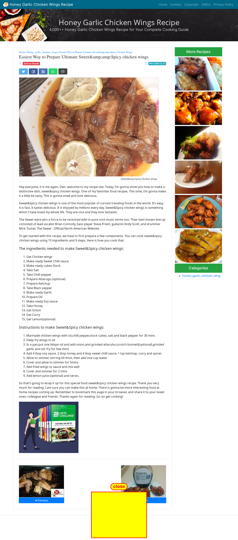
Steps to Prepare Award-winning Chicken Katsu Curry (198, 245)
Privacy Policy (224, 4)
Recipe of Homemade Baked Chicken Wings (197, 176)
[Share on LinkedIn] (43, 71)
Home (163, 4)
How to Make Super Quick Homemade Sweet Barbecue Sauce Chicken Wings (143, 480)
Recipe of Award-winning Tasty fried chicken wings (196, 73)
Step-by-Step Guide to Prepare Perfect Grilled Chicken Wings (41, 480)
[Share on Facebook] (33, 71)
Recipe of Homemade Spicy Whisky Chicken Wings (197, 141)
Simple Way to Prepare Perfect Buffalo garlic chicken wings (198, 210)
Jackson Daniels (31, 63)
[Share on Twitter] (23, 71)
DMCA (206, 4)
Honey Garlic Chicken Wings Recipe (41, 4)
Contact (175, 4)
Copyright (191, 4)
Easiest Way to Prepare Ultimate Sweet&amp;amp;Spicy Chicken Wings (96, 52)
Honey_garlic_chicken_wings (42, 52)
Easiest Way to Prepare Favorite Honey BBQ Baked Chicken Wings (196, 107)
